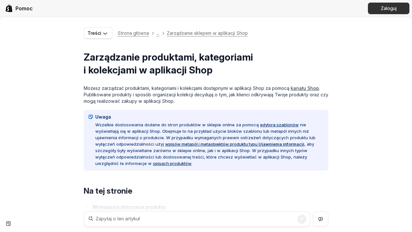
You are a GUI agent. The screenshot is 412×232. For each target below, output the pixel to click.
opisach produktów (172, 163)
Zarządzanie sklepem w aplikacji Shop (207, 33)
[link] (19, 8)
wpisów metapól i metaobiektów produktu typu (234, 144)
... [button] (157, 33)
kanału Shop (305, 88)
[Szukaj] (301, 219)
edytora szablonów (279, 124)
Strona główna (133, 33)
